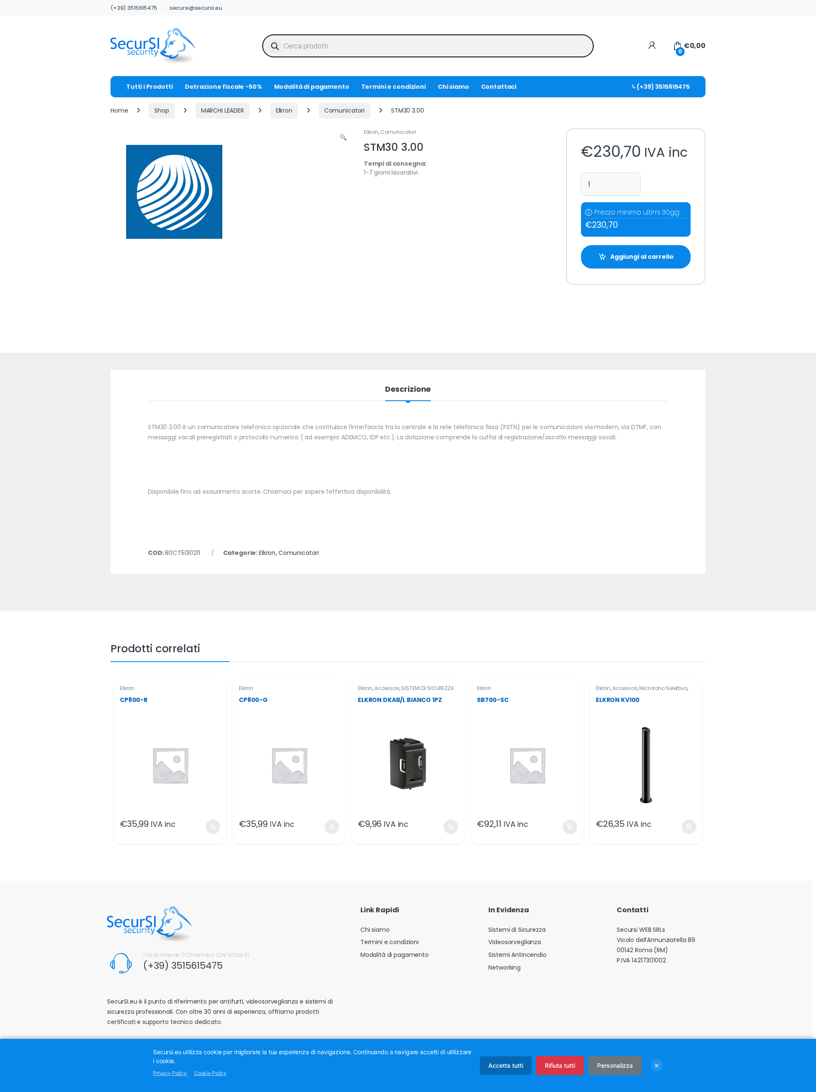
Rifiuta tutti (560, 1065)
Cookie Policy (210, 1073)
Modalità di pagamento (311, 86)
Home (119, 110)
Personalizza (615, 1065)
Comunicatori (344, 110)
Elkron (284, 110)
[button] (343, 138)
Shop (161, 110)
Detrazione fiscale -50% (223, 86)
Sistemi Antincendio (517, 955)
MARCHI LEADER (222, 110)
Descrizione (408, 389)
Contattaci (499, 86)
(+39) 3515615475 (133, 8)
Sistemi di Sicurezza (516, 929)
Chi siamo (453, 86)
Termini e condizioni (393, 86)
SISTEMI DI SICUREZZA (427, 688)
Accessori (387, 688)
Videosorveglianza (514, 942)
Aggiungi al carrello (642, 256)
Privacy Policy (170, 1073)
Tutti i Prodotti (149, 86)
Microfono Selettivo (663, 688)
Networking (504, 967)
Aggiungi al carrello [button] (207, 827)
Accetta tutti (505, 1065)
